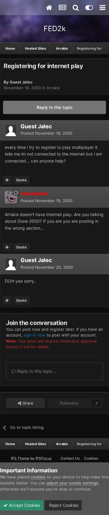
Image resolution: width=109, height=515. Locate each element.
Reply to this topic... (36, 371)
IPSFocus (43, 458)
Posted (46, 133)
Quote (21, 180)
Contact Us (70, 458)
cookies (38, 476)
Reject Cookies (63, 505)
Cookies (91, 458)
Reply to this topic (55, 107)
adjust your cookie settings (72, 483)
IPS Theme (20, 458)
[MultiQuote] (7, 180)
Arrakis (53, 87)
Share (27, 403)
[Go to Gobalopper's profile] (11, 197)
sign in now (34, 335)
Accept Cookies (24, 505)
